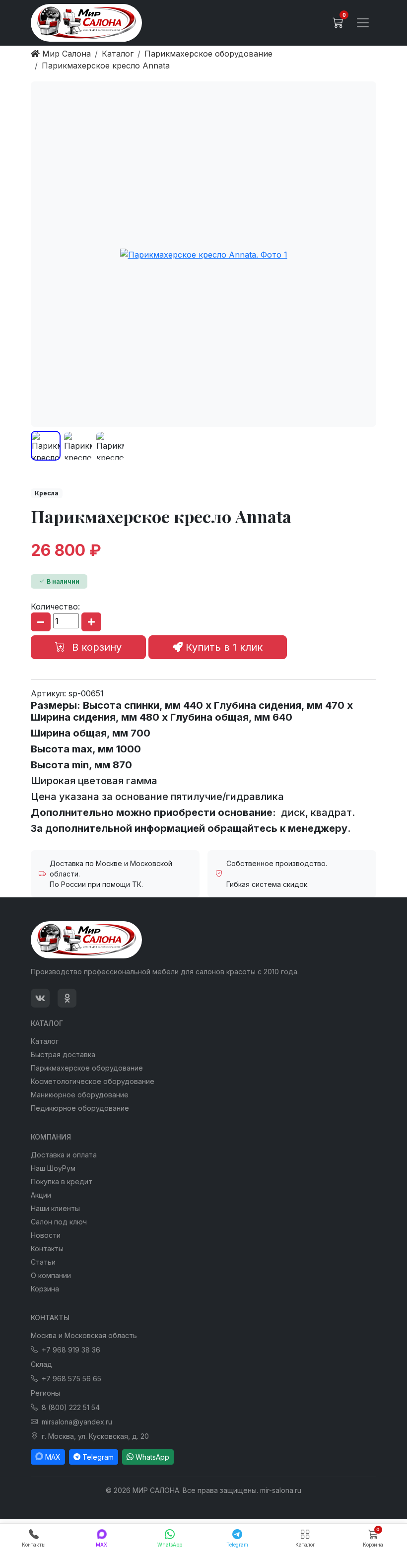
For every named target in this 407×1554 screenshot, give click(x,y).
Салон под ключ (59, 1221)
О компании (51, 1275)
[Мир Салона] (86, 23)
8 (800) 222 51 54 (71, 1407)
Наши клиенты (55, 1208)
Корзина (45, 1288)
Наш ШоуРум (53, 1168)
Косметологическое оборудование (92, 1081)
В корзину (95, 647)
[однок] (67, 998)
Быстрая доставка (63, 1054)
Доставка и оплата (64, 1154)
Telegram (98, 1457)
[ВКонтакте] (40, 998)
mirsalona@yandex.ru (77, 1422)
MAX (53, 1457)
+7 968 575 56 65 (71, 1378)
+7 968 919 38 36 (71, 1350)
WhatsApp (152, 1457)
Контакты (47, 1248)
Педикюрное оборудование (80, 1108)
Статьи (43, 1262)
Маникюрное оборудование (80, 1094)
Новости (46, 1235)
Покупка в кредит (61, 1181)
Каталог (45, 1041)
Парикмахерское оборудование (87, 1068)
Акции (41, 1195)
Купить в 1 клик (223, 647)
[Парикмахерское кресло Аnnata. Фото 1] (203, 254)
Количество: (55, 606)
